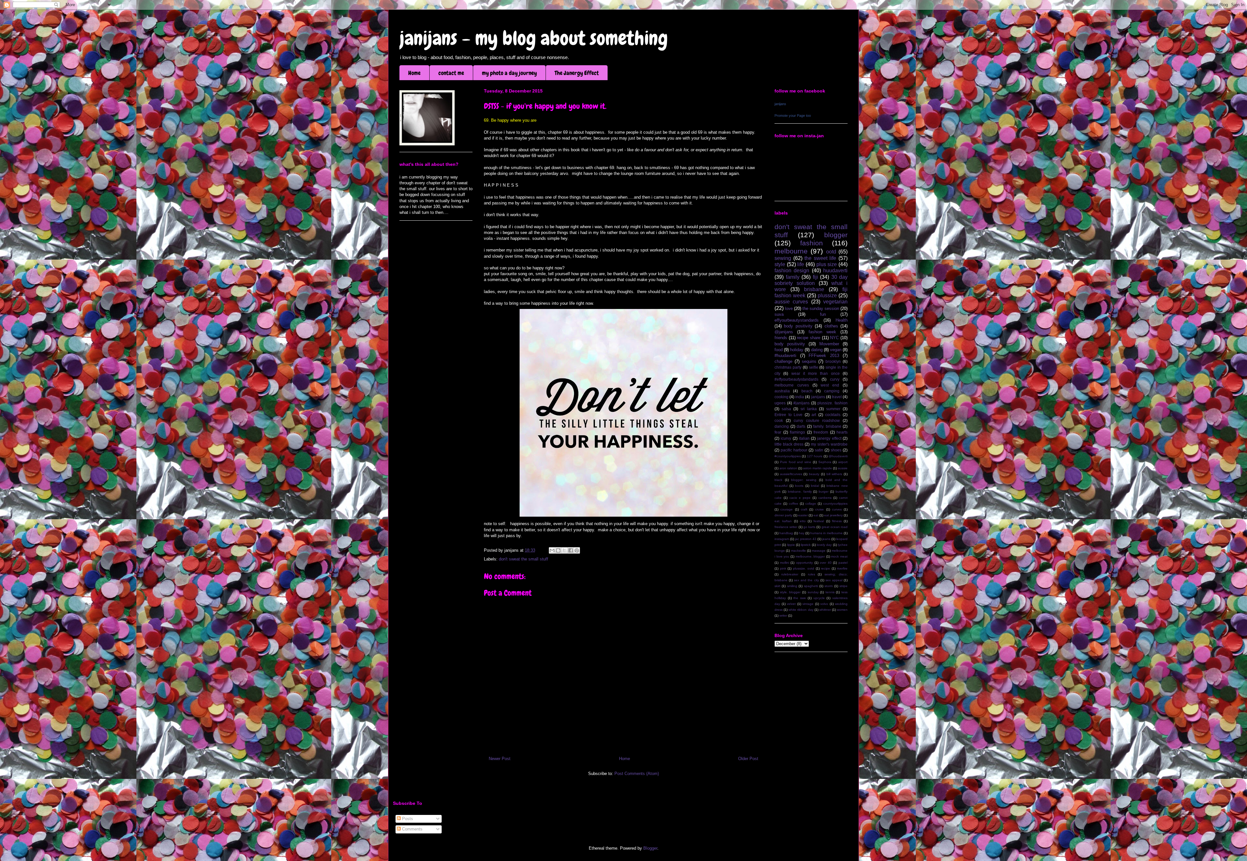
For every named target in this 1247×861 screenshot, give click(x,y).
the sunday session (820, 308)
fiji (815, 277)
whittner (825, 609)
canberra (825, 497)
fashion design (792, 270)
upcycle (819, 598)
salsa (786, 409)
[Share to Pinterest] (576, 550)
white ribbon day (800, 609)
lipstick (806, 545)
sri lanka (808, 409)
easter (803, 515)
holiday (796, 349)
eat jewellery (833, 515)
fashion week (822, 331)
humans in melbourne (826, 533)
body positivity (798, 326)
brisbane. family (800, 491)
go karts (809, 527)
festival (818, 521)
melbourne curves (792, 385)
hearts (842, 432)
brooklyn (833, 361)
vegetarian (835, 301)
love (789, 308)
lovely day (824, 545)
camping (831, 391)
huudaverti (835, 270)
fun (823, 314)
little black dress (789, 444)
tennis (830, 592)
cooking (781, 397)
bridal (815, 485)
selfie (813, 367)
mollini (784, 562)
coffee (793, 503)
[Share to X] (564, 550)
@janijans (784, 331)
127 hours (814, 456)
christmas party (788, 367)
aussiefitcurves (791, 474)
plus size (826, 264)
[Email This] (552, 550)
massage (818, 550)
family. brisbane (827, 426)
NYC (834, 337)
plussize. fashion (832, 403)
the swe (799, 598)
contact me (451, 73)
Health (842, 320)
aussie (843, 468)
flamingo (797, 432)
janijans (780, 104)
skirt (777, 586)
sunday (813, 592)
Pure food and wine (795, 462)
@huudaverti (838, 456)
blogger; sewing (803, 480)
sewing (783, 258)
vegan (835, 349)
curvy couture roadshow (817, 420)
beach (806, 391)
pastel (843, 562)
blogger (836, 235)
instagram (782, 539)
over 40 (826, 562)
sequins (809, 361)
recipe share (808, 337)
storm (829, 586)
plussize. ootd (803, 568)
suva (779, 314)
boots (799, 485)
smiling (792, 586)
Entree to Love (788, 414)
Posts (407, 818)
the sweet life (820, 258)
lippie (791, 545)
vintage (807, 604)
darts (801, 426)
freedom (820, 432)
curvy (834, 379)
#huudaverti (785, 355)
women (842, 609)
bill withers (834, 474)
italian (804, 438)
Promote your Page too (793, 115)
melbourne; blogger (810, 556)
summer (833, 409)
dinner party (783, 515)
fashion (811, 243)
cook (779, 420)
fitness (837, 521)
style (780, 264)
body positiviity (790, 343)
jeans (826, 539)
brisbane (814, 289)
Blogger (650, 848)
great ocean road (835, 527)
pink (783, 568)
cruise (819, 509)
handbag (786, 533)
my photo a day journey (509, 73)
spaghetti (811, 586)
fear (778, 432)
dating (817, 349)
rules (811, 574)
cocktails (832, 414)
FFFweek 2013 (824, 355)
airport (843, 462)
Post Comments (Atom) (636, 773)
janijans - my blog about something (533, 38)
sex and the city (806, 580)
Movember (829, 343)
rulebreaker (789, 574)
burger (823, 491)
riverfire (842, 568)
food (779, 349)
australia (782, 391)
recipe (825, 568)
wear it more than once (815, 373)
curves (837, 509)
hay (801, 533)
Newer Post (499, 758)
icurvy (786, 438)
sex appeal (833, 580)
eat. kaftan (783, 521)
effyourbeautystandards (797, 320)
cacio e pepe (800, 497)
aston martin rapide (817, 468)
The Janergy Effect (577, 73)
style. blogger (790, 592)
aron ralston (788, 468)
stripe (843, 586)
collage (810, 503)
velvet (791, 604)
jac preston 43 (805, 539)
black (778, 480)
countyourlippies (835, 503)
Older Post (748, 758)
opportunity (804, 562)
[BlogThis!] (558, 550)
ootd (831, 251)
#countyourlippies (788, 456)
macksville (798, 550)
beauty (814, 474)
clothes (831, 326)
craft (804, 509)
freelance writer (786, 527)
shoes (836, 450)
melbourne (791, 251)
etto (803, 521)
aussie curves (791, 301)
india (799, 397)
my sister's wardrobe (829, 444)
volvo (824, 604)
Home (414, 73)
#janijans (801, 403)
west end (830, 385)
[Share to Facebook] (570, 550)
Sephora (824, 462)
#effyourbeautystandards (796, 379)
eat (815, 515)
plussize (827, 295)
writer (783, 615)
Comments (411, 829)
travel (837, 397)
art (814, 414)
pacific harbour (794, 450)
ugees (780, 403)
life (800, 264)
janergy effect (829, 438)
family (793, 277)
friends (781, 337)
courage (786, 509)
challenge (783, 361)
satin (819, 450)
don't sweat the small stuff (523, 559)
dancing (782, 426)
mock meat (839, 556)
